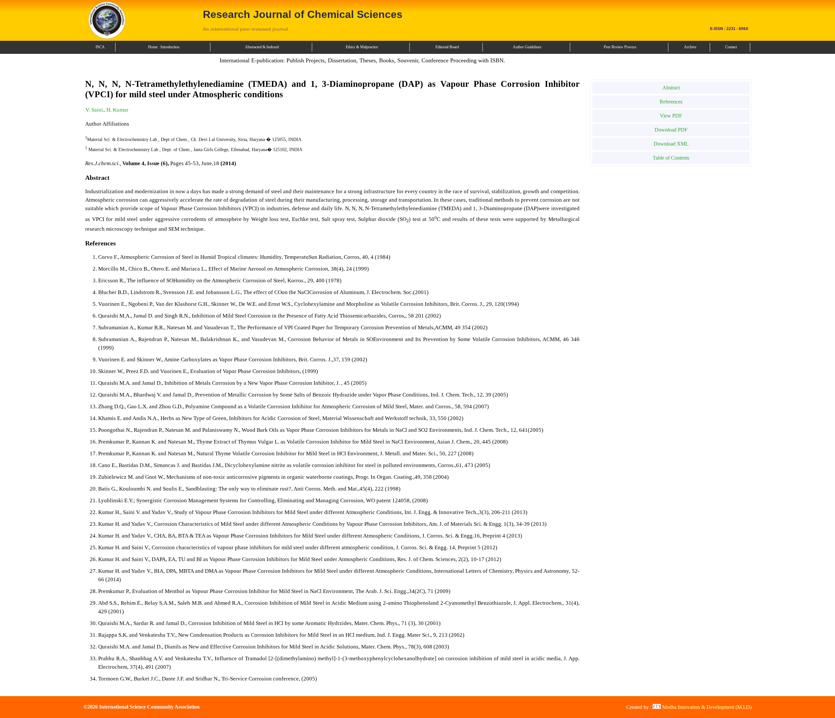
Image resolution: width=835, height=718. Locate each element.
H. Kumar (117, 110)
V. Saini (94, 110)
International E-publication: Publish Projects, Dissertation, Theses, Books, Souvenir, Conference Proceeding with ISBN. (346, 60)
